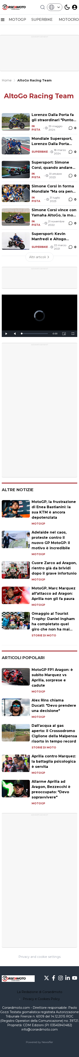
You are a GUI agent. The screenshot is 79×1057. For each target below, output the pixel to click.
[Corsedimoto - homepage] (18, 7)
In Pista (36, 127)
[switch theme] (67, 7)
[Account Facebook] (53, 978)
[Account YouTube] (74, 978)
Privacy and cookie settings (39, 957)
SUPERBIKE (42, 19)
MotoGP (38, 523)
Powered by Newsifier (39, 1042)
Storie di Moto (44, 635)
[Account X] (46, 978)
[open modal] (74, 7)
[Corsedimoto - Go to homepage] (18, 978)
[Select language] (54, 7)
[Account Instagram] (60, 978)
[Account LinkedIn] (67, 978)
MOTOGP (17, 19)
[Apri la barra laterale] (2, 19)
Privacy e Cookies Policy (41, 999)
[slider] (35, 333)
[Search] (42, 7)
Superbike (40, 151)
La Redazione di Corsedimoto (39, 992)
